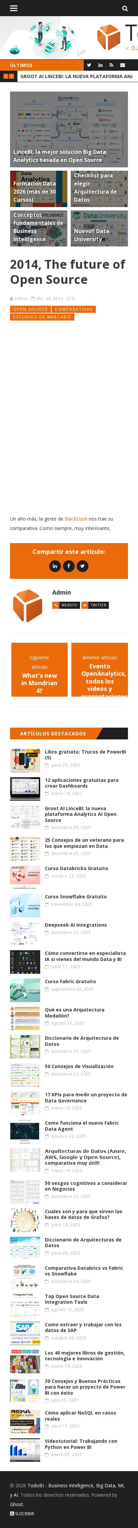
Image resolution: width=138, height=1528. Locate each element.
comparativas (74, 309)
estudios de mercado (42, 317)
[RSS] (111, 65)
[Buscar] (125, 8)
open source (30, 309)
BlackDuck (76, 519)
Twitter (99, 605)
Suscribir (24, 1514)
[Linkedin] (55, 566)
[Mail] (122, 65)
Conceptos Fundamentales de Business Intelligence (76, 76)
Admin (21, 298)
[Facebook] (69, 566)
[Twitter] (89, 65)
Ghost (16, 1504)
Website (70, 605)
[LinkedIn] (100, 65)
